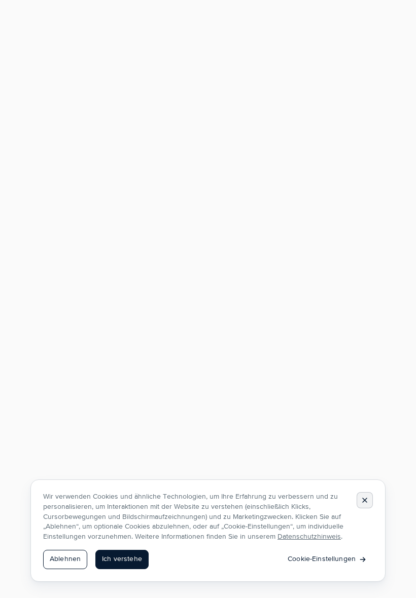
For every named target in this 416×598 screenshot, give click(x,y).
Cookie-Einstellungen (322, 559)
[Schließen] (365, 500)
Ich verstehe (122, 559)
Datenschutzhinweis (309, 536)
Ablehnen (65, 559)
